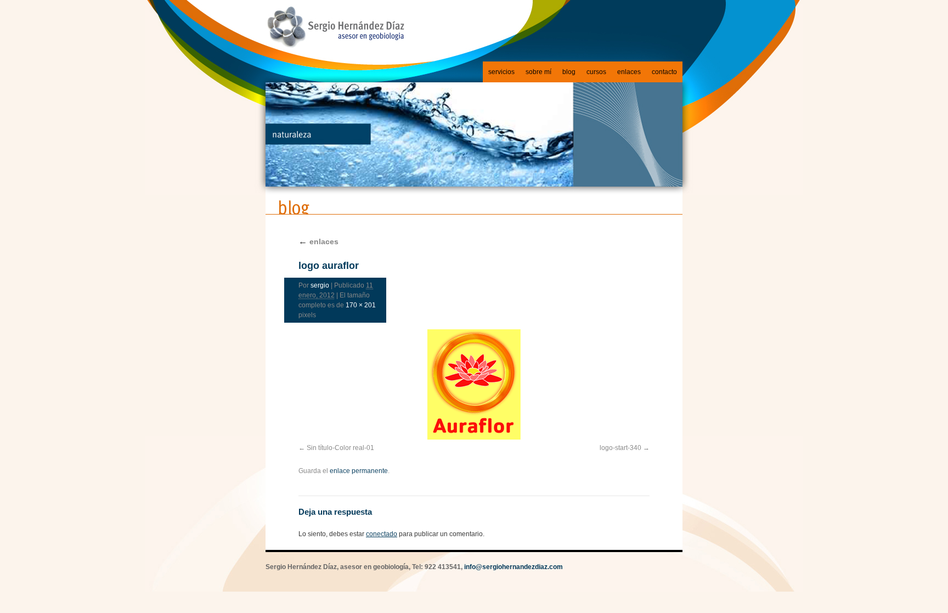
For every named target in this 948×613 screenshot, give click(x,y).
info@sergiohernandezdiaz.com (513, 567)
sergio (320, 285)
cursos (596, 72)
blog (568, 72)
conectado (381, 534)
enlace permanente (359, 471)
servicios (501, 72)
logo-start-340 (620, 448)
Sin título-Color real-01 (340, 448)
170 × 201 (361, 305)
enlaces (629, 72)
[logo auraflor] (474, 384)
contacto (664, 72)
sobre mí (538, 72)
